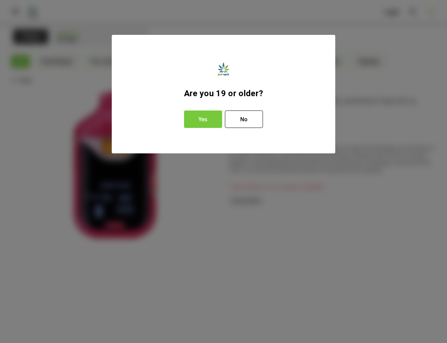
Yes (202, 119)
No (244, 119)
